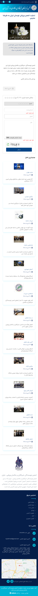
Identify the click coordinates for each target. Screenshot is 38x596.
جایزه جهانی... (29, 172)
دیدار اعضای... (29, 415)
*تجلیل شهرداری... (28, 269)
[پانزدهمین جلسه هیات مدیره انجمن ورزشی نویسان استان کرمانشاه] (19, 239)
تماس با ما (31, 508)
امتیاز (30, 104)
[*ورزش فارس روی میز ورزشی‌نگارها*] (19, 385)
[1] (19, 104)
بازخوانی (8, 144)
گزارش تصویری (30, 519)
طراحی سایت (24, 593)
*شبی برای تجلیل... (28, 342)
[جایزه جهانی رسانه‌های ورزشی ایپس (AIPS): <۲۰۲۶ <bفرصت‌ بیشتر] (19, 166)
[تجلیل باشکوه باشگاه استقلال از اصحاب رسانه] (19, 433)
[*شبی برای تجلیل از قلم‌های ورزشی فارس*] (19, 336)
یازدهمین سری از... (28, 294)
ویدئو (32, 510)
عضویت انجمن (30, 513)
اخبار (33, 516)
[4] (25, 104)
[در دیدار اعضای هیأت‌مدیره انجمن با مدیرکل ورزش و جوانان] (19, 312)
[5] (27, 104)
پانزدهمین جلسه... (28, 245)
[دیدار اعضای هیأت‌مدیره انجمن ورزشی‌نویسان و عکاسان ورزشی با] (19, 409)
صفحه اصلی (31, 502)
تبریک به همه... (29, 221)
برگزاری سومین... (28, 197)
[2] (21, 104)
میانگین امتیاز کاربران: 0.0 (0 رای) (23, 98)
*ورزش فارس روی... (28, 391)
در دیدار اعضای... (28, 318)
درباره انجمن (31, 505)
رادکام (18, 593)
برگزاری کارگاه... (29, 366)
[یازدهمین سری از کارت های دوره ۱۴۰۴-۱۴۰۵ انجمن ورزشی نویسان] (19, 288)
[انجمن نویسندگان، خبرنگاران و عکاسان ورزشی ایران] (19, 8)
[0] (5, 98)
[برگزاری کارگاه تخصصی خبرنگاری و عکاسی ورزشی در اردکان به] (19, 360)
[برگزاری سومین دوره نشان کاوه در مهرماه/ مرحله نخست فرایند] (19, 191)
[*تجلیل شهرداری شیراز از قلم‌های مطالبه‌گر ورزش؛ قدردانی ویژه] (19, 263)
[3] (23, 104)
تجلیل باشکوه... (29, 439)
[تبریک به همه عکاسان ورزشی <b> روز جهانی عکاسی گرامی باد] (19, 215)
